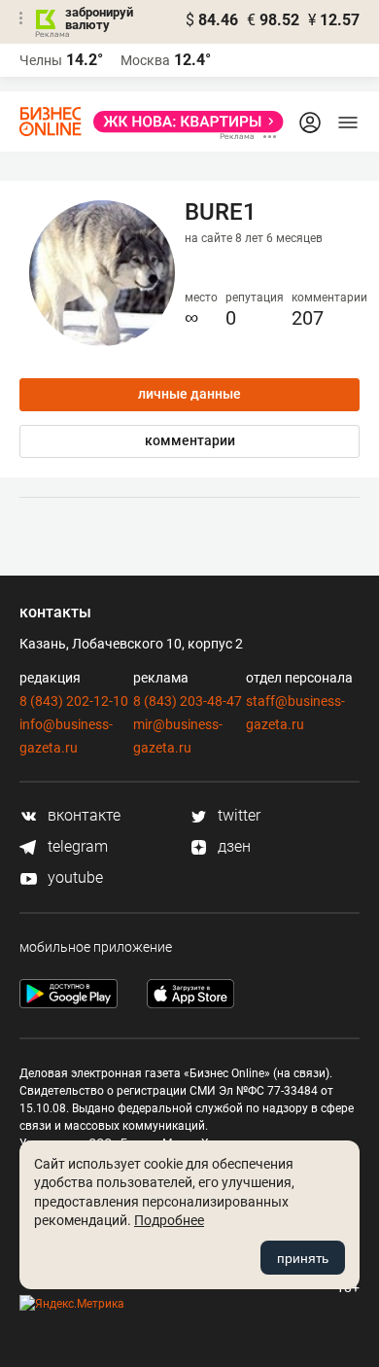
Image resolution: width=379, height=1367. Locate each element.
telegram (76, 846)
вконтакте (82, 815)
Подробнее (169, 1220)
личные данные (189, 394)
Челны (40, 60)
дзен (232, 846)
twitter (237, 815)
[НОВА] (183, 121)
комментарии (190, 440)
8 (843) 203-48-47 (187, 701)
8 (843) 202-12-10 (73, 701)
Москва (145, 60)
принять (302, 1258)
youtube (73, 877)
